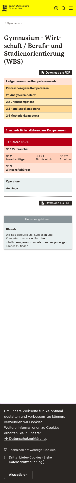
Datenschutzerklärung (27, 438)
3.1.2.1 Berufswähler (45, 157)
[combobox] (56, 8)
